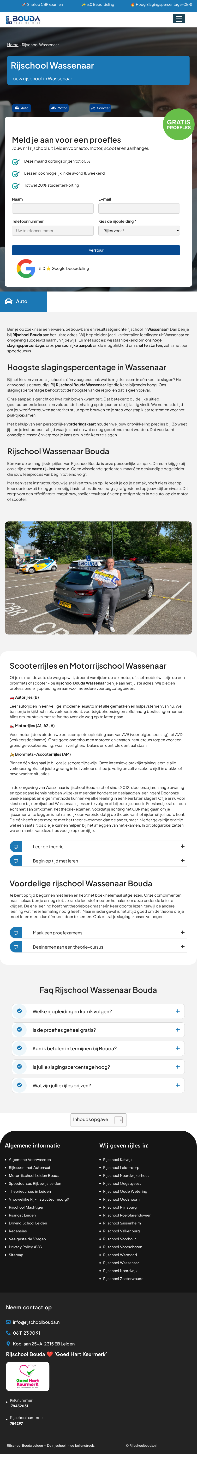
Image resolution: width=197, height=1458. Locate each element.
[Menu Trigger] (179, 18)
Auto (21, 301)
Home (12, 44)
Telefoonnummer (28, 221)
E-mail (104, 199)
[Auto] (8, 302)
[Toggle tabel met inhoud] (116, 1120)
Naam (17, 199)
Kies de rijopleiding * (117, 221)
